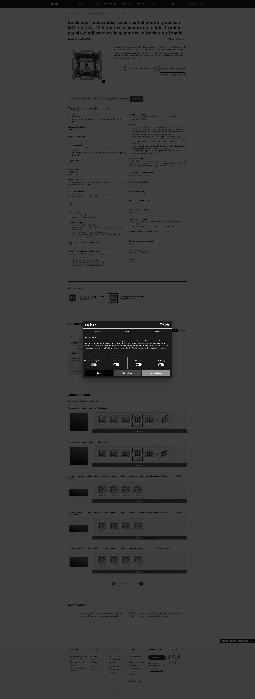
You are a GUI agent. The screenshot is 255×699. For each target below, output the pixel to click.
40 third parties (100, 355)
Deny (99, 373)
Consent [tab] (98, 331)
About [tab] (157, 331)
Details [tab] (127, 331)
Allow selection (127, 373)
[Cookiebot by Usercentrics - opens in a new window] (161, 324)
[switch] (116, 364)
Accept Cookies (156, 373)
